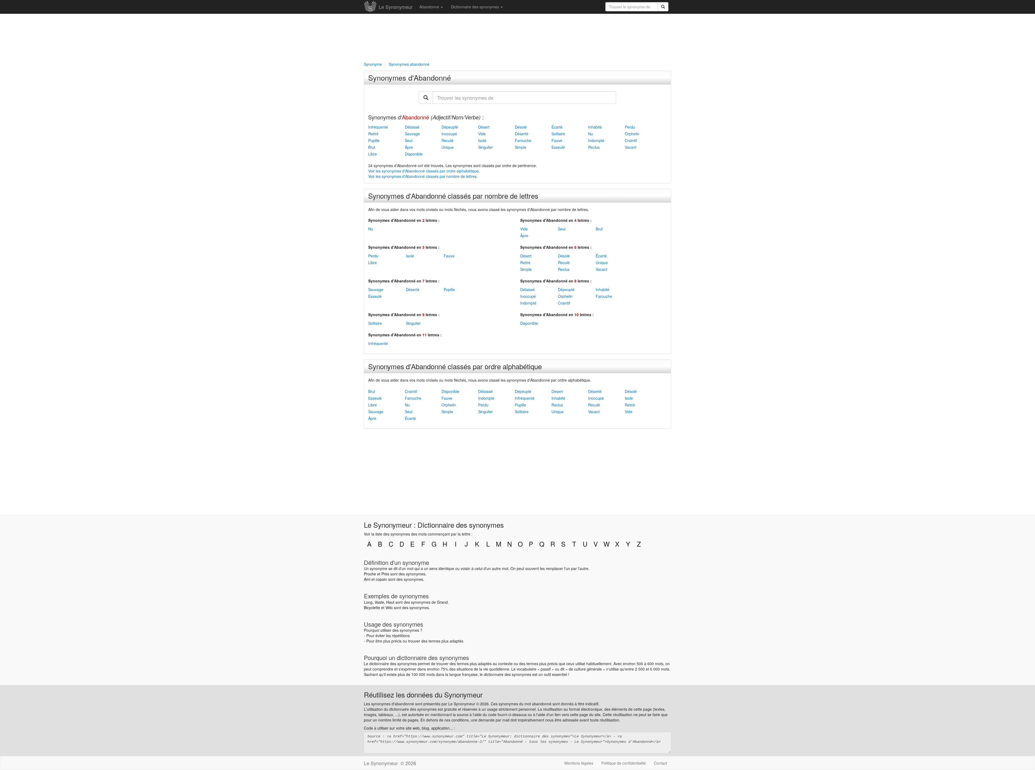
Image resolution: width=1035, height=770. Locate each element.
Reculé (447, 140)
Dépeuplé (449, 127)
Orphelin (632, 133)
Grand (442, 602)
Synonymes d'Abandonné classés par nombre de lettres (453, 196)
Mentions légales (578, 763)
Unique (447, 147)
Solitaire (558, 133)
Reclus (594, 147)
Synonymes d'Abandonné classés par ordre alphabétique (455, 366)
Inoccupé (449, 133)
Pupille (374, 140)
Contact (660, 763)
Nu (590, 133)
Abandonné (429, 6)
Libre (372, 154)
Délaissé (412, 127)
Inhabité (595, 127)
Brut (371, 147)
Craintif (631, 140)
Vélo (389, 607)
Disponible (414, 154)
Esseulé (558, 147)
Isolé (482, 140)
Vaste (379, 602)
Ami (367, 579)
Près (385, 573)
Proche (370, 573)
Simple (520, 147)
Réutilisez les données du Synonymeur (423, 694)
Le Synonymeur (396, 6)
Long (368, 602)
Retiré (373, 133)
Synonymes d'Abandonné (409, 77)
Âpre (409, 147)
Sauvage (412, 133)
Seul (408, 140)
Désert (483, 127)
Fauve (556, 140)
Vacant (630, 147)
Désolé (521, 127)
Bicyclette (372, 607)
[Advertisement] (517, 36)
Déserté (521, 133)
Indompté (596, 140)
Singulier (485, 147)
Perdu (630, 127)
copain (381, 579)
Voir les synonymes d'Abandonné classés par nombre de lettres (422, 176)
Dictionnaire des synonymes (475, 6)
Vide (482, 133)
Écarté (557, 127)
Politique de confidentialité (623, 763)
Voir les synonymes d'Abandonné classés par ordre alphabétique (423, 171)
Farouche (523, 140)
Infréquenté (378, 127)
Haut (390, 602)
